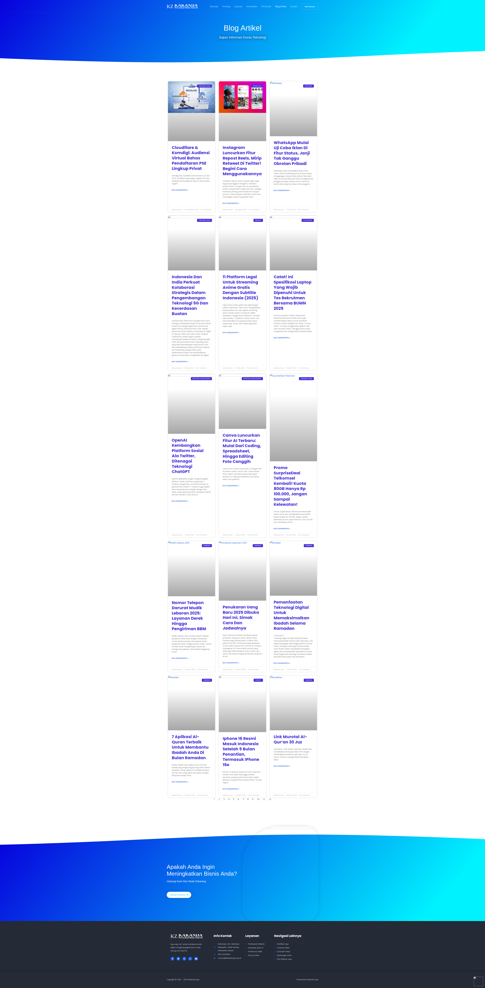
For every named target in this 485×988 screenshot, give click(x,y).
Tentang (226, 6)
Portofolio (266, 6)
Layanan (238, 6)
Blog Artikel (280, 6)
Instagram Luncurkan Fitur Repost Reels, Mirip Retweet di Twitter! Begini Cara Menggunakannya (242, 161)
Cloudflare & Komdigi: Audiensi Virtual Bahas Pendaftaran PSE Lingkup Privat (191, 158)
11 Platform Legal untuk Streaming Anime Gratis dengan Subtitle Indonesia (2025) (240, 287)
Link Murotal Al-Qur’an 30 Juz (290, 739)
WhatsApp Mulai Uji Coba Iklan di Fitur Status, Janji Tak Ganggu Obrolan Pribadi (292, 153)
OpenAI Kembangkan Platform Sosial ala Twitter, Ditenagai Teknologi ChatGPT (188, 456)
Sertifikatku (251, 6)
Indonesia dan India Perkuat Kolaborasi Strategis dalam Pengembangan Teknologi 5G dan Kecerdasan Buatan (190, 295)
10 (258, 799)
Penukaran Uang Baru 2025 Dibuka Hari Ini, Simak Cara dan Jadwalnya (241, 617)
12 (270, 799)
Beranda (214, 6)
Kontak (293, 6)
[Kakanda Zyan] (182, 6)
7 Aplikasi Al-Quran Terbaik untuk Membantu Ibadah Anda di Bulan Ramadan (190, 747)
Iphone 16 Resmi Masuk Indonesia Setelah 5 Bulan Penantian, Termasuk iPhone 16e (241, 752)
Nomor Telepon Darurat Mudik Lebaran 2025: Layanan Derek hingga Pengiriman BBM (189, 616)
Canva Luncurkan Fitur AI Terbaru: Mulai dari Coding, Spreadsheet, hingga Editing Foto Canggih (242, 448)
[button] (310, 6)
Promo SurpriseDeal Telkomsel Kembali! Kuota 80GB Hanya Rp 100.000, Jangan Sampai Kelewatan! (290, 486)
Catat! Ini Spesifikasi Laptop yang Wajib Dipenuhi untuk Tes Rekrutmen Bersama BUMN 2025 (292, 292)
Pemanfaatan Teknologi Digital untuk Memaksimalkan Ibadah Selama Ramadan (291, 615)
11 (264, 799)
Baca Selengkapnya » (180, 190)
